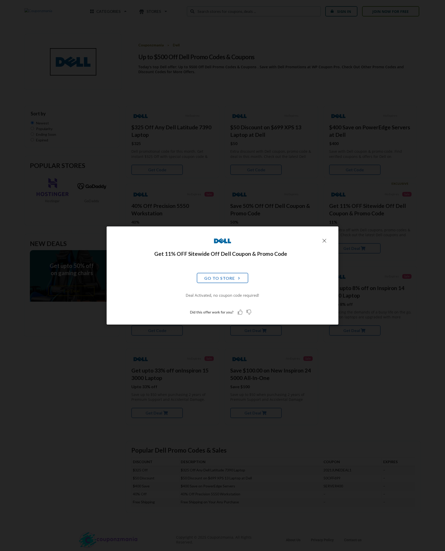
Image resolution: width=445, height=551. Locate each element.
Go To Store (219, 278)
